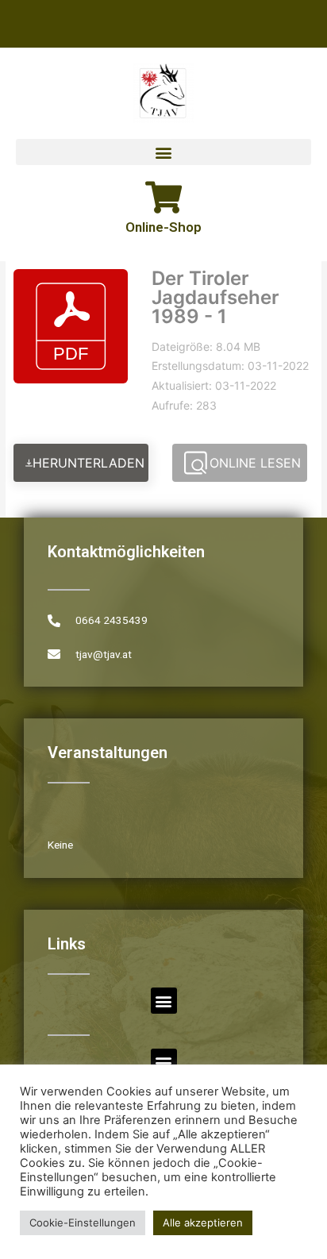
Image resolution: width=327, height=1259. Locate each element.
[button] (163, 152)
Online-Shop (163, 227)
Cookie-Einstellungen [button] (82, 1222)
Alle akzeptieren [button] (203, 1222)
